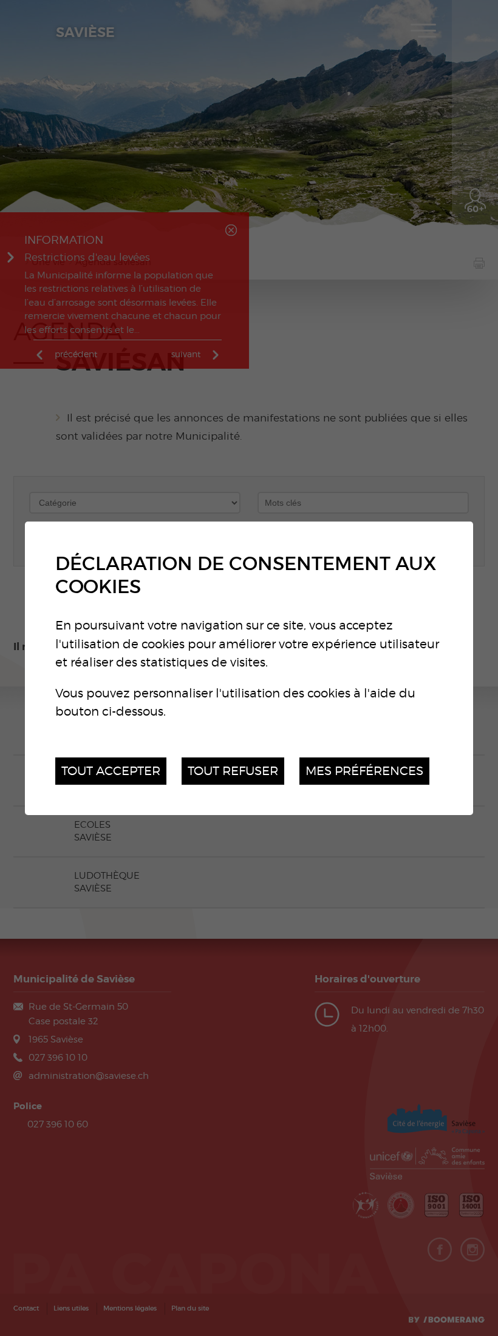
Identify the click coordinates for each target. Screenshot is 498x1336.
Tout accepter (110, 770)
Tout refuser (233, 770)
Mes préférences (364, 770)
